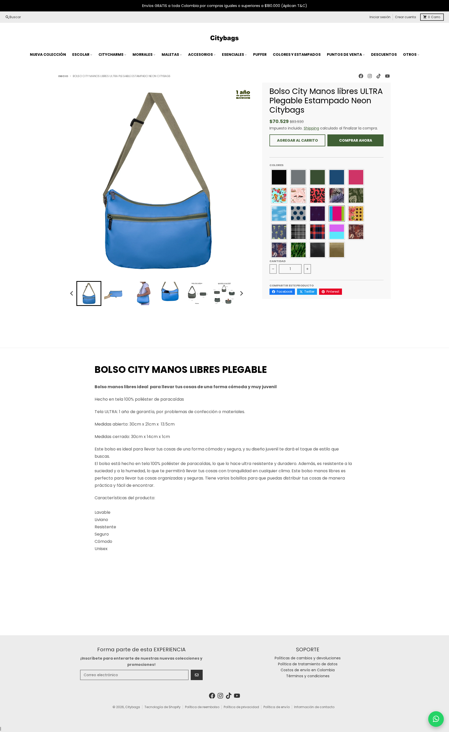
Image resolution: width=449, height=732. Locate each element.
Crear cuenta (405, 17)
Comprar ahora (355, 140)
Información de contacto (314, 707)
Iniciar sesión (380, 17)
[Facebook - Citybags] (361, 76)
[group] (88, 293)
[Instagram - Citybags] (369, 76)
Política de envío (276, 707)
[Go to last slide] (71, 293)
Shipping (311, 128)
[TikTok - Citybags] (378, 76)
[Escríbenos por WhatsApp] (436, 719)
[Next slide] (241, 293)
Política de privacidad (241, 707)
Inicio (63, 76)
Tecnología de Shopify (162, 707)
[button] (279, 177)
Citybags (132, 707)
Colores (276, 165)
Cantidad (277, 261)
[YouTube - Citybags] (387, 76)
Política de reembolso (202, 707)
